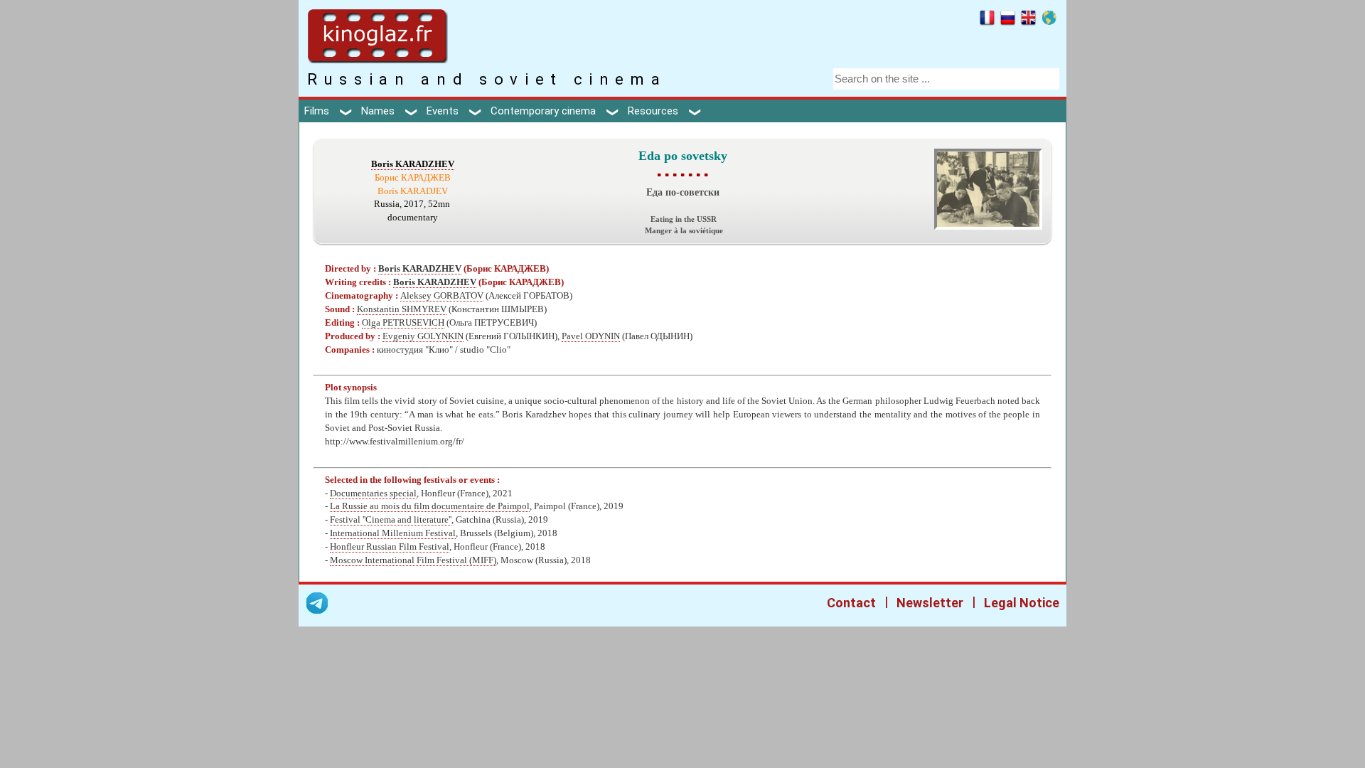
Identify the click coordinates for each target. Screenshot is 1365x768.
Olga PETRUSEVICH (403, 323)
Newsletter (929, 602)
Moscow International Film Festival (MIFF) (413, 560)
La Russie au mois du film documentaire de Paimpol (430, 506)
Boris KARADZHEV (412, 164)
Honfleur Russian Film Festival (389, 547)
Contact (851, 602)
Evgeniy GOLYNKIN (423, 336)
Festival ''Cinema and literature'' (390, 520)
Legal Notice (1021, 602)
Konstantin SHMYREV (401, 309)
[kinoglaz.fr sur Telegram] (317, 605)
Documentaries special (373, 493)
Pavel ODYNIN (591, 336)
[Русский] (1008, 20)
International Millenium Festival (393, 533)
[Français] (987, 20)
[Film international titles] (1049, 20)
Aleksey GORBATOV (441, 296)
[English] (1028, 20)
